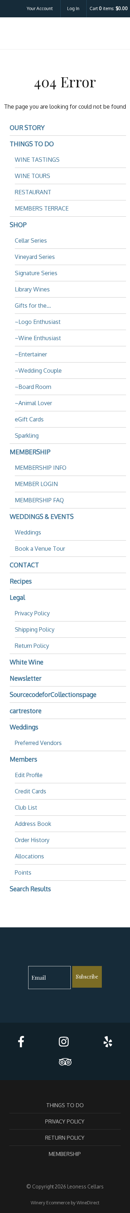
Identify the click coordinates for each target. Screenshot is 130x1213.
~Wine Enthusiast (38, 338)
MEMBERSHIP (30, 452)
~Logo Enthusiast (38, 321)
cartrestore (26, 711)
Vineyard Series (35, 256)
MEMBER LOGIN (36, 484)
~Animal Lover (33, 403)
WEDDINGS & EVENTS (42, 516)
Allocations (29, 856)
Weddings (28, 532)
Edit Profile (29, 775)
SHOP (18, 225)
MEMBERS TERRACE (42, 208)
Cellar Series (31, 240)
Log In (73, 8)
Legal (17, 597)
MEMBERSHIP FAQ (39, 500)
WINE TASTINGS (37, 159)
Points (23, 872)
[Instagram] (64, 1041)
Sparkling (27, 435)
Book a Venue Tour (40, 548)
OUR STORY (27, 127)
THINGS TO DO (32, 144)
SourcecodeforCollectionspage (53, 694)
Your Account (40, 8)
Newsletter (26, 678)
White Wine (26, 662)
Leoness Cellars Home (65, 34)
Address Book (33, 823)
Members (23, 759)
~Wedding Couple (38, 370)
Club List (26, 807)
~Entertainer (31, 354)
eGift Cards (29, 419)
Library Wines (32, 289)
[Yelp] (107, 1041)
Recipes (21, 581)
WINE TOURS (32, 175)
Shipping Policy (35, 629)
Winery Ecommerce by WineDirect (65, 1202)
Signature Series (36, 273)
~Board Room (33, 386)
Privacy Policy (32, 613)
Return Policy (32, 645)
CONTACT (24, 565)
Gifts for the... (33, 305)
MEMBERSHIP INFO (40, 467)
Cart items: (109, 8)
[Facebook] (21, 1041)
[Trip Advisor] (64, 1062)
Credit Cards (30, 791)
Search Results (30, 889)
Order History (32, 840)
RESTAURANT (33, 192)
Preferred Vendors (38, 742)
